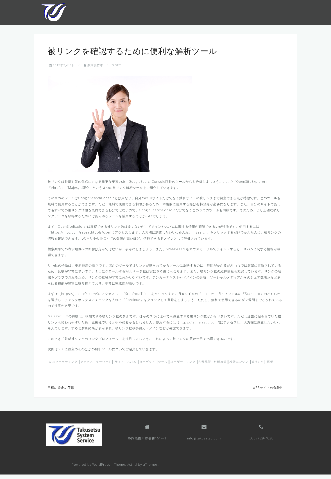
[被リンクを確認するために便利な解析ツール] (120, 124)
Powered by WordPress (91, 464)
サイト (119, 362)
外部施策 (220, 362)
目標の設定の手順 (61, 387)
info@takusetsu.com (204, 438)
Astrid (132, 464)
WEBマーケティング (63, 362)
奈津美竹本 (95, 65)
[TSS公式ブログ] (54, 12)
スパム (131, 362)
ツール (163, 362)
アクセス (86, 362)
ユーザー (176, 362)
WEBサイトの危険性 (268, 387)
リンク (190, 362)
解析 (270, 362)
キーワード (104, 362)
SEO (118, 65)
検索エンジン (238, 362)
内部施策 (204, 362)
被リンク (257, 362)
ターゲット (147, 362)
